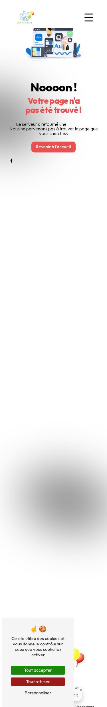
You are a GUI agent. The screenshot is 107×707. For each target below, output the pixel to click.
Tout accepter (38, 670)
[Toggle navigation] (88, 17)
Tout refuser (38, 681)
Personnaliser (38, 693)
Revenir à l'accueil (53, 146)
